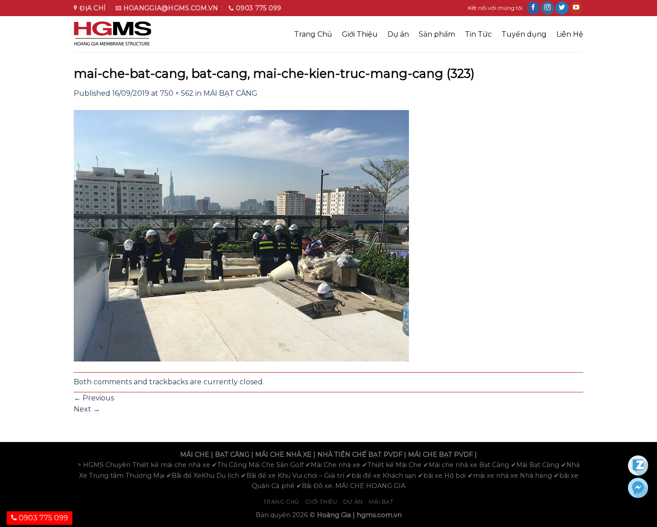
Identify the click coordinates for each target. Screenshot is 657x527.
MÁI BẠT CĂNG (230, 93)
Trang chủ (281, 501)
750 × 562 (177, 93)
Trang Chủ (313, 34)
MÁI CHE (194, 454)
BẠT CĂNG (232, 454)
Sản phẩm (437, 34)
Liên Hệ (569, 34)
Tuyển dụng (524, 34)
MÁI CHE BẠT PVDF (440, 454)
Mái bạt (381, 501)
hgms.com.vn (379, 515)
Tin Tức (478, 34)
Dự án (398, 34)
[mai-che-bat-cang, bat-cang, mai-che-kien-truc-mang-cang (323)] (241, 235)
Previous (94, 398)
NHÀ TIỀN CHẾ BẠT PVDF (359, 454)
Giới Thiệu (360, 34)
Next (87, 409)
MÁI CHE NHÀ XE (283, 454)
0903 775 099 (42, 518)
